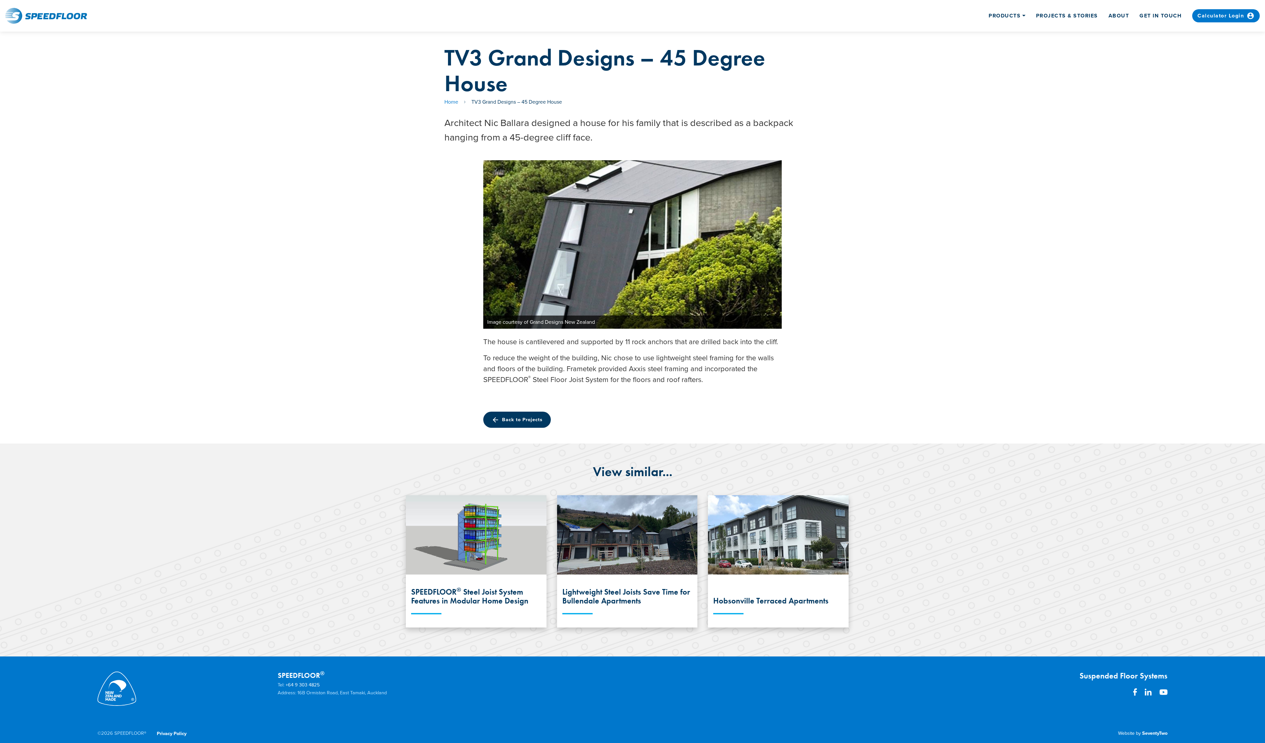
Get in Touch (1160, 16)
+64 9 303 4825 (303, 685)
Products (1005, 16)
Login (1225, 16)
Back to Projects (517, 420)
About (1119, 16)
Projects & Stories (1067, 16)
